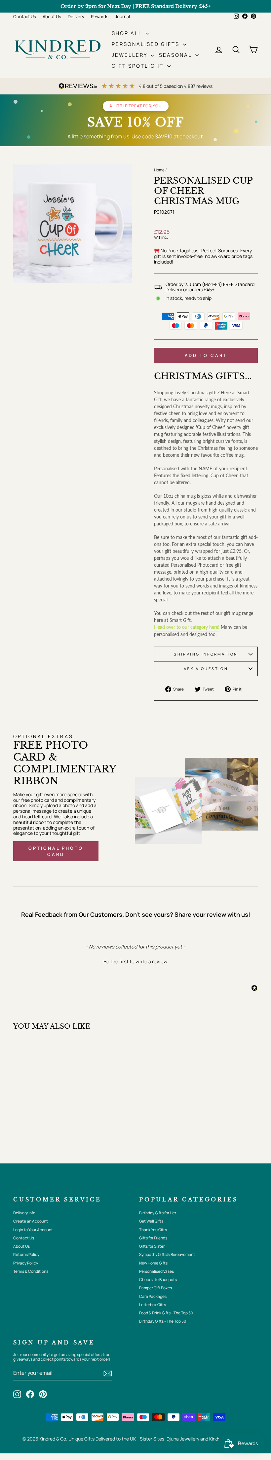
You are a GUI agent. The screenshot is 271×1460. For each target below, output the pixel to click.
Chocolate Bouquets (158, 1279)
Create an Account (30, 1221)
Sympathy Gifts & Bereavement (167, 1254)
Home (159, 170)
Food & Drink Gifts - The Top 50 (166, 1313)
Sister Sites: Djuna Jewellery (170, 1439)
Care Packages (153, 1296)
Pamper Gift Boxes (155, 1288)
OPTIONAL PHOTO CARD (55, 851)
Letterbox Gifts (152, 1304)
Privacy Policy (25, 1263)
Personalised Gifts (146, 44)
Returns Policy (26, 1254)
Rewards (99, 16)
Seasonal (176, 55)
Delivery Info (24, 1213)
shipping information (206, 654)
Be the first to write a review (135, 961)
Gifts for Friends (153, 1238)
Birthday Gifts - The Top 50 (162, 1321)
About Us (52, 16)
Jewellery (130, 55)
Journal (122, 16)
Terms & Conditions (30, 1271)
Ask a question (206, 668)
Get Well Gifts (151, 1221)
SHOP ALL (128, 33)
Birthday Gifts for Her (157, 1213)
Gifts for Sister (152, 1246)
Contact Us (24, 16)
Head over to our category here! (186, 627)
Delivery (76, 16)
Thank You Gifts (153, 1229)
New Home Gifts (153, 1263)
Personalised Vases (156, 1271)
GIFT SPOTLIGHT (139, 65)
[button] (135, 960)
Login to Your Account (33, 1229)
